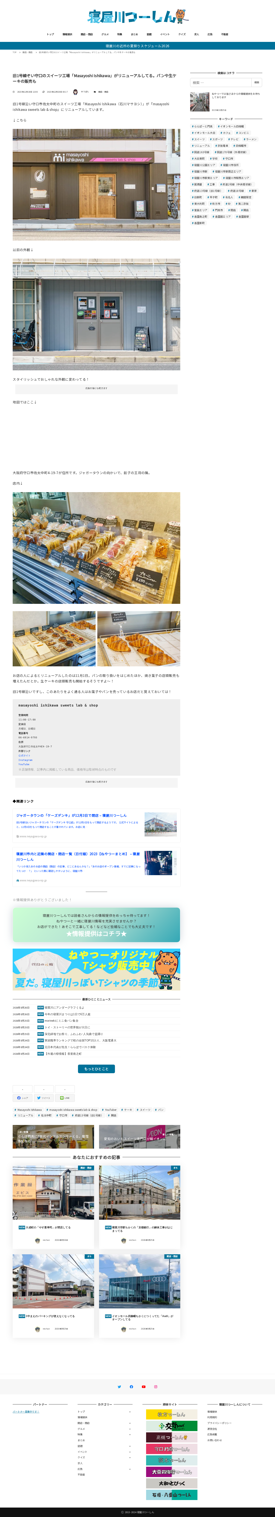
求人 (196, 34)
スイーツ (144, 1109)
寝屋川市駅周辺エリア (228, 171)
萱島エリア (200, 210)
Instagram (25, 760)
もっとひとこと (96, 1068)
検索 (256, 82)
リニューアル (25, 1115)
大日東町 (199, 158)
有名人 (229, 197)
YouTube (23, 764)
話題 (149, 34)
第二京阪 (243, 203)
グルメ (105, 34)
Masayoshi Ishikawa (29, 1109)
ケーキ (128, 1109)
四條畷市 (241, 145)
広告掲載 (212, 1434)
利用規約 (212, 1417)
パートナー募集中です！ (26, 1411)
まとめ (134, 34)
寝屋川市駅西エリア (237, 178)
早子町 (214, 197)
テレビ (234, 139)
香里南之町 (200, 216)
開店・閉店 (87, 34)
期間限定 (246, 197)
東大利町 (199, 203)
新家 (254, 190)
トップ (50, 34)
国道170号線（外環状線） (232, 152)
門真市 (219, 210)
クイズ (182, 34)
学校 (215, 158)
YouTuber (110, 1109)
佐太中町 (46, 1115)
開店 (113, 1115)
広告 (210, 34)
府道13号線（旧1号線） (88, 1115)
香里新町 (199, 223)
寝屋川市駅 (200, 171)
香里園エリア (223, 216)
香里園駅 (243, 216)
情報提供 (67, 34)
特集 (119, 34)
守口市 (63, 1115)
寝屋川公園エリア (204, 165)
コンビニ (243, 132)
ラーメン (251, 139)
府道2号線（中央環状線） (238, 184)
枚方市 (216, 203)
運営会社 (212, 1428)
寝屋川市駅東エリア (206, 178)
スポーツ (217, 139)
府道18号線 (237, 190)
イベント (165, 34)
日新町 (198, 197)
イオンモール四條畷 (232, 126)
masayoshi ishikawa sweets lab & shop (73, 1109)
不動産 (224, 34)
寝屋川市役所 (231, 165)
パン (160, 1109)
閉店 (233, 210)
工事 (212, 184)
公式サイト (24, 755)
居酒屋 (198, 184)
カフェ (227, 132)
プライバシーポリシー (219, 1423)
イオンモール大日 (204, 132)
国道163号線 (201, 152)
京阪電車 (223, 145)
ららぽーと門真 (203, 126)
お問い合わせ (214, 1440)
